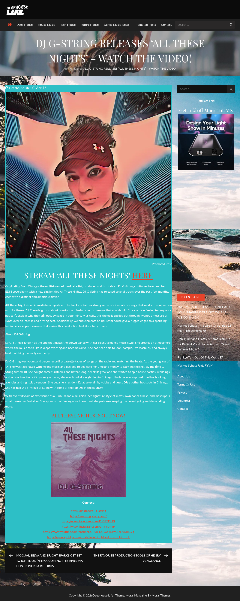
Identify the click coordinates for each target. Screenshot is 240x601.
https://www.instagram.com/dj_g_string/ (88, 526)
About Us (183, 376)
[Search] (231, 24)
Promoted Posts (145, 24)
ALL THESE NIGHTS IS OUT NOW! (88, 415)
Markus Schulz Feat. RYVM (195, 365)
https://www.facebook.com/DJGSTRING (88, 521)
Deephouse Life (19, 88)
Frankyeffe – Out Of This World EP (200, 357)
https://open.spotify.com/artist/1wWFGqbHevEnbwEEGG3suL (88, 537)
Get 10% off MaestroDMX (206, 110)
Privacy (182, 392)
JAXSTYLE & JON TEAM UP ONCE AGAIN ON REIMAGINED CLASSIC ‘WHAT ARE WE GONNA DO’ (205, 312)
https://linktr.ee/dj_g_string (88, 510)
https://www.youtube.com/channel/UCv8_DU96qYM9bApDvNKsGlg (88, 531)
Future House (90, 24)
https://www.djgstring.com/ (88, 516)
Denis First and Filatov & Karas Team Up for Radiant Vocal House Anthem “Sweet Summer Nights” (203, 344)
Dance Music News (116, 24)
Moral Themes (161, 595)
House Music (46, 24)
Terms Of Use (186, 384)
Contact (166, 24)
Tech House (68, 24)
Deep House (24, 24)
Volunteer (183, 400)
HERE (142, 275)
